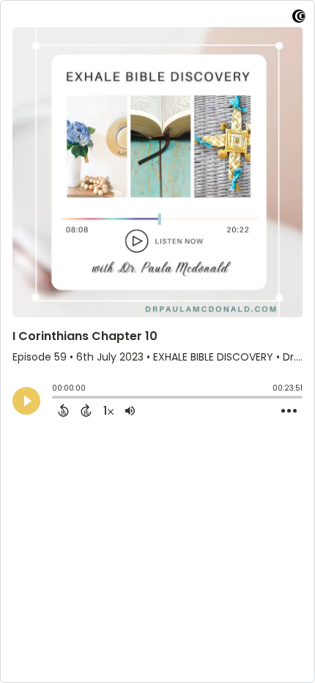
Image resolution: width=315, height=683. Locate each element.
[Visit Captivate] (298, 19)
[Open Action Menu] (289, 411)
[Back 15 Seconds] (63, 410)
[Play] (26, 401)
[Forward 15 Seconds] (86, 410)
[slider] (55, 398)
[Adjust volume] (130, 410)
